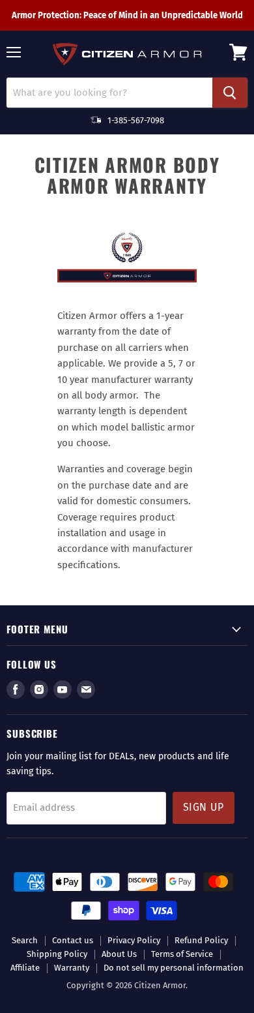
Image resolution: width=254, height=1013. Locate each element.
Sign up (203, 807)
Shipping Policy (57, 954)
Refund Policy (201, 940)
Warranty (71, 968)
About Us (119, 954)
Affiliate (25, 968)
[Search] (229, 93)
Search (25, 940)
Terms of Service (182, 954)
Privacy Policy (133, 940)
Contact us (72, 940)
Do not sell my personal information (174, 968)
